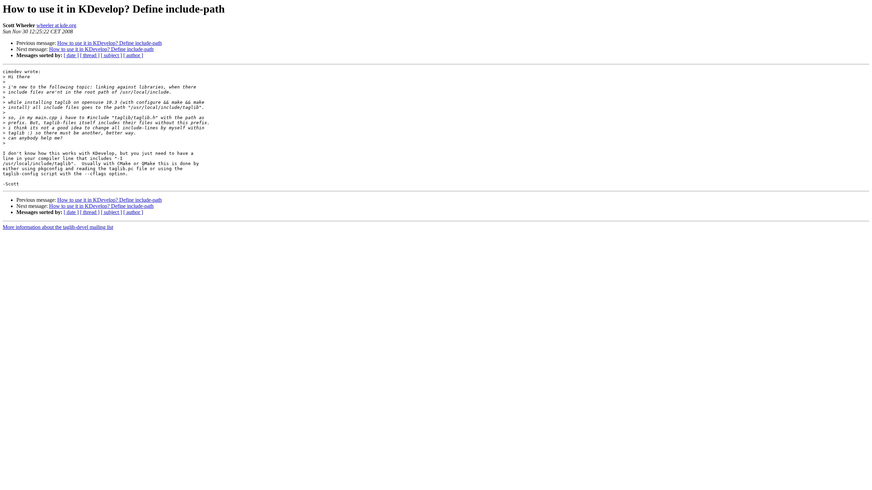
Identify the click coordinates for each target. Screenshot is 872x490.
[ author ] (133, 55)
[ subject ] (111, 55)
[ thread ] (89, 55)
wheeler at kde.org (56, 25)
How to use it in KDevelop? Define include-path (109, 43)
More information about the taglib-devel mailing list (58, 227)
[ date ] (71, 55)
